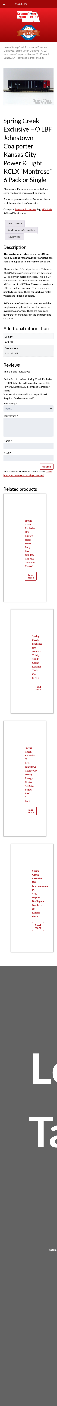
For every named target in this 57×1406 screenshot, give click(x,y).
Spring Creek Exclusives (23, 47)
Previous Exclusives (25, 209)
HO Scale (47, 209)
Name (7, 440)
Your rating (10, 403)
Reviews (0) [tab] (14, 236)
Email (7, 453)
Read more (31, 576)
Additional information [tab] (21, 229)
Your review (10, 415)
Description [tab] (15, 223)
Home (6, 47)
